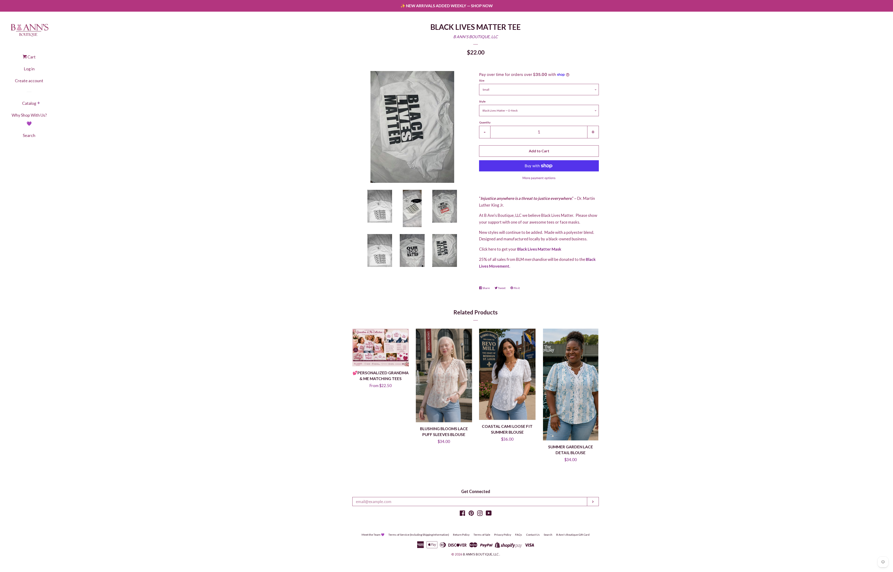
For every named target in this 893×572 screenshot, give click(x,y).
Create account (29, 80)
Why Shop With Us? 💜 (29, 119)
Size (481, 80)
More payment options (539, 178)
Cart (31, 56)
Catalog (29, 103)
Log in (29, 68)
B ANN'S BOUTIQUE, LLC (475, 36)
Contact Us (533, 534)
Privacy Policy (502, 534)
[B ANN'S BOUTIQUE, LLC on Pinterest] (471, 513)
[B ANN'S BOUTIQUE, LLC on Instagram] (480, 513)
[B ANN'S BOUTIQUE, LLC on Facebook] (462, 513)
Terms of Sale (481, 534)
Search (29, 135)
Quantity (484, 122)
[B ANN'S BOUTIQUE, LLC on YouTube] (489, 513)
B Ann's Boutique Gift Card (573, 534)
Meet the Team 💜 (373, 534)
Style (482, 101)
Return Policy (461, 534)
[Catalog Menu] (38, 103)
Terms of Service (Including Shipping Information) (418, 534)
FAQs (518, 534)
